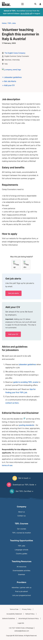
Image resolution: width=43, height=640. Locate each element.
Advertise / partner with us (21, 587)
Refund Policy (30, 614)
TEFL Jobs (12, 23)
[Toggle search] (35, 4)
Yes (17, 264)
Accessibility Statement (14, 614)
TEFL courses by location (21, 533)
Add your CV (13, 334)
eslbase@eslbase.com (21, 631)
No (27, 264)
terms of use (7, 465)
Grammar (21, 574)
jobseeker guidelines (27, 364)
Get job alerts (13, 293)
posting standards (26, 425)
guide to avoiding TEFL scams (25, 382)
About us (21, 512)
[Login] (40, 4)
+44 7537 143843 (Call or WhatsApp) (21, 628)
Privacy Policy (26, 609)
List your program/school (21, 595)
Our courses (21, 529)
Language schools (21, 550)
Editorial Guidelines (8, 618)
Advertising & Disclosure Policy (28, 618)
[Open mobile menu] (22, 4)
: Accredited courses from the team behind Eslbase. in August (21, 12)
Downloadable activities (21, 570)
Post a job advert (21, 591)
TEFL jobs (21, 546)
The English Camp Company (14, 53)
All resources (21, 567)
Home (4, 23)
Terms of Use (14, 609)
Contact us (21, 516)
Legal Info (21, 623)
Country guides (21, 554)
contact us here (12, 403)
